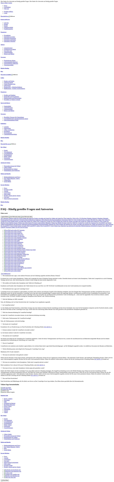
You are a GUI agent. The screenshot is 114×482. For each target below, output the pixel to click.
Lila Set (17, 227)
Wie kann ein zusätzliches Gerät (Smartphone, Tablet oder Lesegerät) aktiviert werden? (25, 362)
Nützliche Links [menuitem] (4, 395)
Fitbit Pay (71, 220)
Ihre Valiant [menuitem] (3, 147)
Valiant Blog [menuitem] (7, 180)
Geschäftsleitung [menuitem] (8, 153)
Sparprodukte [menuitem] (7, 106)
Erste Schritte (77, 220)
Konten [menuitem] (6, 24)
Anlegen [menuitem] (3, 44)
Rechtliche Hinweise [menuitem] (9, 404)
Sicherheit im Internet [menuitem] (9, 403)
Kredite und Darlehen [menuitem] (9, 95)
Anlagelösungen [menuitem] (8, 107)
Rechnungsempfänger (56, 220)
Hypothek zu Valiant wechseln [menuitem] (12, 99)
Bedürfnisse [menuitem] (3, 123)
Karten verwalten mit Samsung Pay (82, 224)
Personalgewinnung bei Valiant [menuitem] (12, 166)
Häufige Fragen (5, 223)
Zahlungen (38, 220)
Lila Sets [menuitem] (6, 23)
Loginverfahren (5, 216)
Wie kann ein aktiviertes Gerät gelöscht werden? (15, 355)
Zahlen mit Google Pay (93, 221)
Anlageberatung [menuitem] (8, 48)
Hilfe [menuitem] (5, 401)
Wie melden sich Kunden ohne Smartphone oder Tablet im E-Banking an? (22, 283)
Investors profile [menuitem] (8, 189)
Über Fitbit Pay (106, 220)
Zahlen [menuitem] (2, 77)
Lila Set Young (24, 227)
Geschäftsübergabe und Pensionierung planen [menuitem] (16, 118)
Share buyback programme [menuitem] (11, 198)
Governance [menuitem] (7, 192)
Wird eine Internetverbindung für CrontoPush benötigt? (17, 312)
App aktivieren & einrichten (73, 226)
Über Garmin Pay (41, 221)
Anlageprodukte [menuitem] (8, 52)
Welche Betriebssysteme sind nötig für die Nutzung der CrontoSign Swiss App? (24, 349)
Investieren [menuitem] (7, 131)
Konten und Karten (14, 220)
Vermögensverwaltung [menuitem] (10, 49)
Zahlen (13, 227)
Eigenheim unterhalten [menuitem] (10, 40)
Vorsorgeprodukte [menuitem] (8, 65)
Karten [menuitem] (6, 26)
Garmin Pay (4, 221)
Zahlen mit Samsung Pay (98, 224)
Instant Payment (32, 223)
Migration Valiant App (52, 223)
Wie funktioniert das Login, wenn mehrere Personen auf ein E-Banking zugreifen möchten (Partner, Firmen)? (31, 275)
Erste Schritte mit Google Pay (61, 221)
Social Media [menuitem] (7, 181)
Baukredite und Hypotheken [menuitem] (11, 96)
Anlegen (11, 218)
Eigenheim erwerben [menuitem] (9, 37)
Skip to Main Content (6, 3)
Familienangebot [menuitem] (8, 29)
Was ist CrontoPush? (8, 343)
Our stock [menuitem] (6, 197)
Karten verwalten (85, 220)
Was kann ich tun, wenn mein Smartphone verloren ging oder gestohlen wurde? (24, 368)
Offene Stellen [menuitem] (8, 167)
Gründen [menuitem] (6, 127)
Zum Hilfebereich (5, 273)
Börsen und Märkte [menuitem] (9, 54)
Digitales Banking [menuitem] (5, 68)
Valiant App (57, 226)
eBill (42, 220)
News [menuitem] (5, 188)
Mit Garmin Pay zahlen (30, 221)
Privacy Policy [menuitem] (8, 406)
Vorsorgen (8, 227)
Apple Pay (16, 218)
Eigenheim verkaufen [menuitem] (9, 41)
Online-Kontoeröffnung (7, 224)
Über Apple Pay (68, 218)
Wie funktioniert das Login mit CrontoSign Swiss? (16, 289)
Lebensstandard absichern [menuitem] (11, 62)
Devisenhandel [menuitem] (8, 133)
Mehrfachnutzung (86, 226)
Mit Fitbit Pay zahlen (96, 220)
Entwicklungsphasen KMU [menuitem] (11, 120)
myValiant (108, 223)
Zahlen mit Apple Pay (58, 218)
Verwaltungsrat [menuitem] (8, 152)
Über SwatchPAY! (45, 226)
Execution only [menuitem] (8, 51)
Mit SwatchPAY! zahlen (33, 226)
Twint (52, 226)
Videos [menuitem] (6, 412)
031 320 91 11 (48, 327)
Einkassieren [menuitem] (7, 85)
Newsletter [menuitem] (7, 400)
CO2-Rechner (83, 218)
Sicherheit (22, 220)
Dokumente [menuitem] (7, 409)
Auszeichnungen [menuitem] (8, 159)
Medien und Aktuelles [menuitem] (6, 173)
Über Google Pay (104, 221)
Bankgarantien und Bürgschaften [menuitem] (12, 98)
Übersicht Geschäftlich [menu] (6, 74)
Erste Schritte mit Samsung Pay (64, 224)
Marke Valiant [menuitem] (7, 156)
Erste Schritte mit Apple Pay (26, 218)
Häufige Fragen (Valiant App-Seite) (18, 223)
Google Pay (49, 221)
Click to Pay (75, 218)
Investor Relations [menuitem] (5, 185)
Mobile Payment (62, 223)
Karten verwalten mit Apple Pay (43, 218)
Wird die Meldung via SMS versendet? (13, 299)
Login (5, 13)
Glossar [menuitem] (6, 411)
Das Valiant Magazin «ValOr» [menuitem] (12, 178)
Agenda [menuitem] (6, 191)
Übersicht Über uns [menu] (5, 144)
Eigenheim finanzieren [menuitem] (10, 38)
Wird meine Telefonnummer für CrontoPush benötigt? (17, 318)
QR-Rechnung (18, 224)
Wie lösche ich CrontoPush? (10, 324)
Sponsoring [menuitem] (7, 158)
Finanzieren (65, 220)
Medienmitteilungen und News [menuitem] (12, 177)
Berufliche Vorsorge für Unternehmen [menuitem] (14, 117)
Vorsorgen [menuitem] (3, 57)
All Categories (5, 218)
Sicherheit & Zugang (96, 226)
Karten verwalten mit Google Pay (78, 221)
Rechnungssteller (44, 224)
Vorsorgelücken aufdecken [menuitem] (11, 63)
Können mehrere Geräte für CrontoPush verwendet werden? (18, 330)
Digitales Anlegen (92, 218)
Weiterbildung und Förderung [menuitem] (12, 170)
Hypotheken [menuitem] (7, 35)
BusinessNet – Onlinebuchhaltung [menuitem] (13, 87)
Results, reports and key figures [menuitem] (12, 195)
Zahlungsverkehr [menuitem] (8, 27)
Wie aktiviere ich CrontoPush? (11, 336)
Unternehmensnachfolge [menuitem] (10, 134)
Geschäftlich (7, 7)
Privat (5, 5)
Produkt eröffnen (8, 11)
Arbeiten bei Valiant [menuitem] (5, 162)
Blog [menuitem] (2, 71)
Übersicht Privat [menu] (5, 16)
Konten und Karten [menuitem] (5, 19)
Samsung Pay (95, 223)
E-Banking (100, 218)
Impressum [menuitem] (7, 408)
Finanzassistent (5, 220)
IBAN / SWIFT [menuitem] (8, 398)
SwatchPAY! (102, 223)
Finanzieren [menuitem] (3, 32)
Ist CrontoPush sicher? (9, 305)
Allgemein (105, 218)
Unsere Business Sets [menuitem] (9, 84)
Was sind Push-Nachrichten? (10, 378)
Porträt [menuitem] (6, 150)
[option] (14, 230)
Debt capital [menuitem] (7, 194)
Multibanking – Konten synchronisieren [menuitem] (14, 88)
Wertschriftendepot (30, 220)
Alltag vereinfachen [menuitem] (9, 130)
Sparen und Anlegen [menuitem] (5, 103)
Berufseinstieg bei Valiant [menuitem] (10, 169)
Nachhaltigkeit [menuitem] (8, 155)
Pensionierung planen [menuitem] (9, 60)
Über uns (6, 8)
